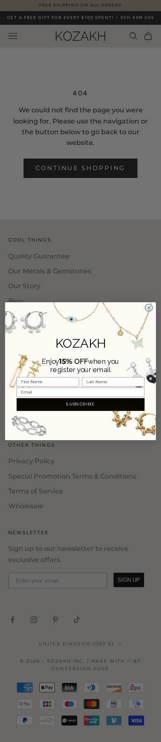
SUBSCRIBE (80, 404)
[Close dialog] (149, 307)
